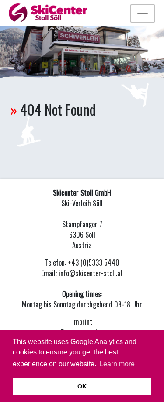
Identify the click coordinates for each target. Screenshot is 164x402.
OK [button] (82, 386)
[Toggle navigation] (142, 13)
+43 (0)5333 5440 (93, 262)
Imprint (82, 322)
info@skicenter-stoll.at (91, 273)
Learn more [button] (117, 364)
